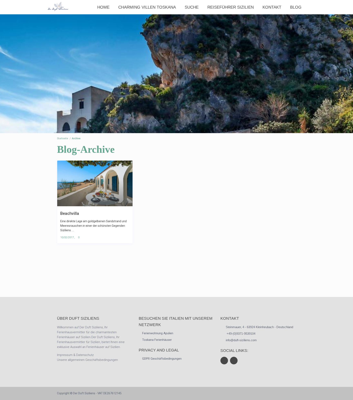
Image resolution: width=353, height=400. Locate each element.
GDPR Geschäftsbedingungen (162, 358)
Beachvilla (69, 213)
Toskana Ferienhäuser (157, 340)
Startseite (62, 138)
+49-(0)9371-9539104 (240, 333)
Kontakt (272, 7)
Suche (192, 7)
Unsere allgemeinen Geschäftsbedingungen (87, 360)
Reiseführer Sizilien (230, 7)
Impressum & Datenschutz (75, 355)
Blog (296, 7)
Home (103, 7)
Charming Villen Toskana (147, 7)
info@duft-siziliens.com (241, 340)
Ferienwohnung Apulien (157, 333)
